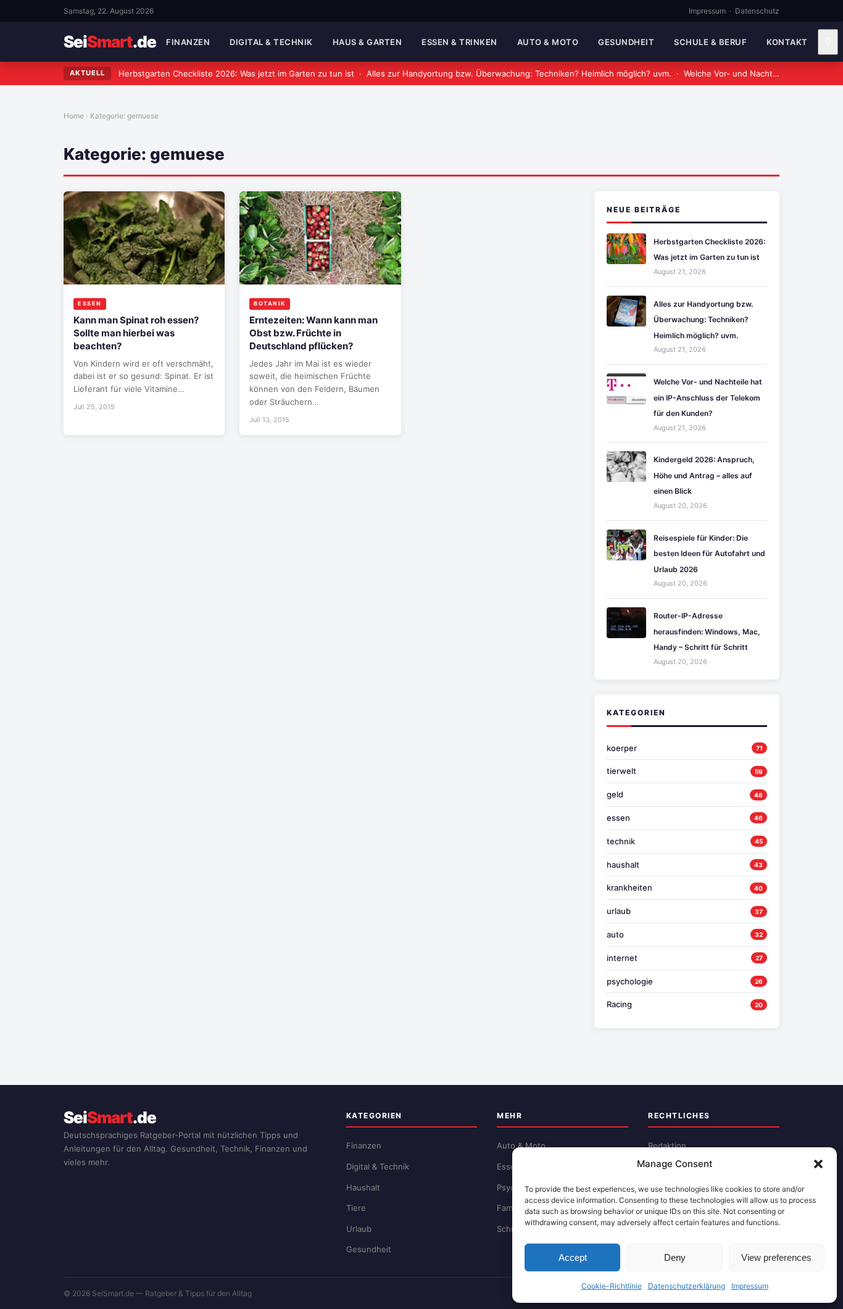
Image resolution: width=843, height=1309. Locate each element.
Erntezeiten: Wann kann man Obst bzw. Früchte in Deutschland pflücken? (313, 333)
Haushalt (363, 1187)
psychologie (630, 981)
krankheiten (629, 887)
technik (621, 841)
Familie (510, 1208)
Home (74, 115)
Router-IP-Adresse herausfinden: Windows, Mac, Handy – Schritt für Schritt (707, 631)
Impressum (749, 1285)
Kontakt (787, 42)
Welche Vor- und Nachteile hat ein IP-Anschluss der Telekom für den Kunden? (708, 397)
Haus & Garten (367, 42)
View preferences (776, 1257)
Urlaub (359, 1229)
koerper (622, 748)
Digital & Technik (271, 42)
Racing (619, 1004)
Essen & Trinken (459, 42)
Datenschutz (757, 10)
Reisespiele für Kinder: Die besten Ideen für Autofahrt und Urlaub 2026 (709, 553)
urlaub (619, 911)
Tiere (356, 1208)
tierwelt (621, 771)
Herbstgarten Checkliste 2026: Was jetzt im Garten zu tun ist (236, 73)
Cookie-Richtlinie (611, 1285)
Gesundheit (626, 42)
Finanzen (188, 42)
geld (615, 794)
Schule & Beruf (710, 42)
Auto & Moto (548, 42)
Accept (573, 1257)
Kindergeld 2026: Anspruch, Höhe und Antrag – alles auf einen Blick (704, 475)
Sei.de (110, 42)
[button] (818, 1164)
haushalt (623, 865)
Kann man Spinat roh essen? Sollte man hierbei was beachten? (136, 333)
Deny (675, 1257)
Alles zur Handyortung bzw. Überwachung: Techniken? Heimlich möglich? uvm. (519, 73)
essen (618, 818)
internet (622, 958)
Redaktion (667, 1145)
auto (615, 934)
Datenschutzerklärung (686, 1285)
